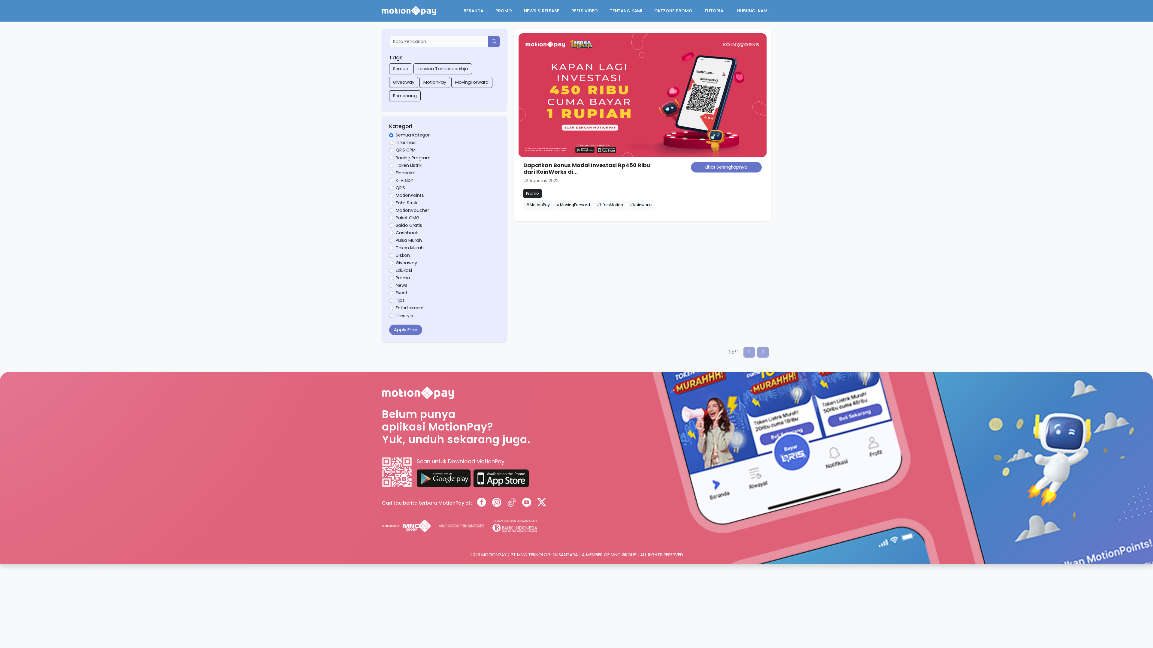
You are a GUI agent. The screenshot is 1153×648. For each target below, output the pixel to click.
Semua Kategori (413, 135)
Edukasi (404, 270)
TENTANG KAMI (626, 11)
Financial (405, 173)
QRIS (400, 188)
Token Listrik (409, 165)
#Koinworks (641, 204)
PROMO (503, 11)
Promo (403, 278)
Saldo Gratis (409, 225)
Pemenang (405, 96)
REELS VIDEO (584, 11)
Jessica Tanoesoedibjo (442, 69)
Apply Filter (405, 330)
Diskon (403, 255)
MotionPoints (410, 195)
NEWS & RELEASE (541, 11)
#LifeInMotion (610, 204)
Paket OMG (407, 218)
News (401, 285)
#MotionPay (538, 204)
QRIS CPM (406, 150)
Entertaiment (410, 308)
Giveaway (403, 82)
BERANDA (473, 11)
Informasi (406, 143)
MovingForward (472, 82)
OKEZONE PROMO (673, 11)
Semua (400, 69)
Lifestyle (404, 316)
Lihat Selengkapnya (726, 167)
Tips (400, 300)
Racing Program (413, 158)
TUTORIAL (714, 11)
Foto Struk (406, 203)
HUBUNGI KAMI (753, 11)
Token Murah (410, 248)
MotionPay (434, 82)
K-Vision (404, 180)
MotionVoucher (412, 210)
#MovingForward (573, 204)
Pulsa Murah (409, 240)
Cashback (407, 233)
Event (401, 293)
